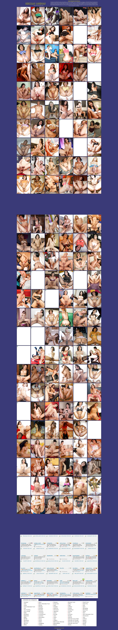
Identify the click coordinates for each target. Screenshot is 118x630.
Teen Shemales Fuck (88, 614)
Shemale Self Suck (73, 623)
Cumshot (41, 615)
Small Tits (85, 603)
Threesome (85, 615)
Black (40, 602)
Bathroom (26, 615)
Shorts (69, 624)
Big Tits (26, 623)
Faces (40, 618)
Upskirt (84, 620)
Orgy (69, 605)
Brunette (41, 609)
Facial (40, 620)
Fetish (40, 621)
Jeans (54, 612)
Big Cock (26, 621)
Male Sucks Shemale (58, 621)
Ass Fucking (27, 609)
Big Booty (26, 620)
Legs (54, 618)
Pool (69, 612)
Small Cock (86, 602)
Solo (84, 605)
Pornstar (70, 614)
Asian (25, 605)
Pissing (70, 611)
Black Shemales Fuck (44, 603)
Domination (41, 617)
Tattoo (84, 611)
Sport (84, 606)
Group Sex (56, 603)
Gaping (40, 624)
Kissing (55, 614)
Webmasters (59, 629)
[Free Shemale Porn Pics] (36, 6)
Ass (25, 608)
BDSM (25, 618)
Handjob (55, 606)
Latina (54, 617)
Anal (25, 603)
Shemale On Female (73, 620)
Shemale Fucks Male (73, 618)
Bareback (26, 614)
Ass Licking (27, 611)
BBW (25, 617)
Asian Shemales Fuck (29, 606)
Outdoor (70, 606)
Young (84, 624)
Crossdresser (42, 614)
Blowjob (41, 606)
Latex (54, 615)
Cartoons (41, 611)
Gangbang (41, 623)
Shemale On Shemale (73, 621)
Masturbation (56, 623)
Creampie (41, 612)
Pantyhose (70, 609)
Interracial (55, 609)
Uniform (85, 618)
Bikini (25, 624)
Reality (70, 615)
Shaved (70, 617)
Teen (84, 612)
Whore (84, 623)
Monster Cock (71, 602)
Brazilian (41, 608)
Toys (84, 617)
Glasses (55, 602)
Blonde (40, 605)
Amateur (26, 602)
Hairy (54, 605)
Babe (25, 612)
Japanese (55, 611)
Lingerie (55, 620)
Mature (55, 624)
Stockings (85, 609)
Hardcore (55, 608)
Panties (70, 608)
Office (69, 603)
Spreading (85, 608)
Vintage (85, 621)
